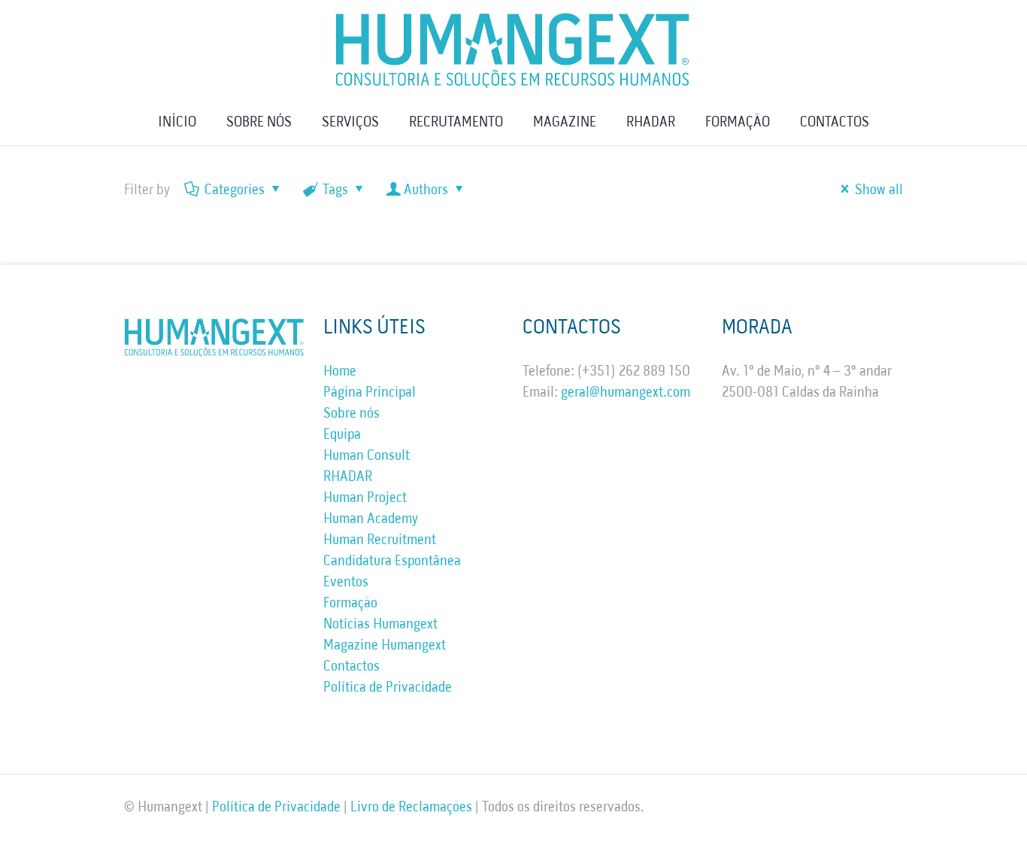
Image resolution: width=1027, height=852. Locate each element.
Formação (350, 603)
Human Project (365, 498)
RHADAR (347, 477)
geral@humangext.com (625, 392)
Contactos (351, 666)
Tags (335, 190)
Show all (879, 190)
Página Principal (369, 392)
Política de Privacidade (387, 687)
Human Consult (366, 456)
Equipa (342, 435)
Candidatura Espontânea (392, 561)
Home (339, 371)
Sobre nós (351, 413)
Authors (426, 190)
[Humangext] (513, 49)
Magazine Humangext (384, 645)
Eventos (345, 582)
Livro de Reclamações (411, 807)
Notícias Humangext (380, 624)
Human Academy (370, 519)
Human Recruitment (379, 540)
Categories (234, 190)
